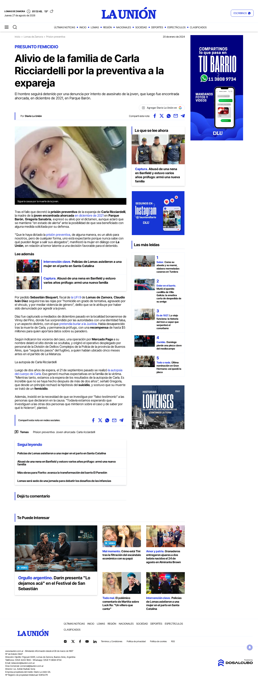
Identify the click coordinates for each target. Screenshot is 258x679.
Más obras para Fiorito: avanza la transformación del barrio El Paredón (62, 472)
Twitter (73, 641)
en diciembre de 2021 (89, 215)
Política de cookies (158, 641)
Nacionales (123, 27)
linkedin (94, 641)
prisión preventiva (58, 234)
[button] (242, 13)
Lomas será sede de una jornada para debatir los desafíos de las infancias (64, 481)
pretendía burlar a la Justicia (78, 324)
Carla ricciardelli (86, 432)
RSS (173, 641)
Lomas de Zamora (33, 36)
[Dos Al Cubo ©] (235, 665)
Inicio (83, 27)
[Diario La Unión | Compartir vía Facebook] (155, 116)
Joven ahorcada (65, 432)
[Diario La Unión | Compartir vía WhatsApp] (169, 116)
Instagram (65, 641)
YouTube (87, 641)
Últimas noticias (64, 27)
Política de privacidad (136, 641)
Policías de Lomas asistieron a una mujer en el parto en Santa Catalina (61, 453)
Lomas (95, 27)
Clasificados (198, 27)
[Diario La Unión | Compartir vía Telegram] (183, 116)
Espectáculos (176, 27)
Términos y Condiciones (111, 641)
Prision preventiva (44, 432)
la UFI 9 (76, 297)
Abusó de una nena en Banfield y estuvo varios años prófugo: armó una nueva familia (66, 463)
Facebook (80, 641)
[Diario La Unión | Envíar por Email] (176, 116)
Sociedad (141, 27)
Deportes (157, 27)
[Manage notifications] (250, 647)
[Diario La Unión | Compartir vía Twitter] (162, 116)
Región (107, 27)
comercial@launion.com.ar (32, 666)
